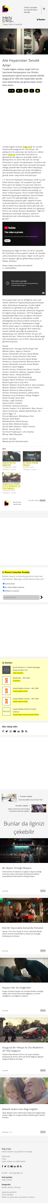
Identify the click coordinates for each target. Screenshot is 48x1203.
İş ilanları (7, 662)
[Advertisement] (24, 630)
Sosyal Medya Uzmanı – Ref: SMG (26, 699)
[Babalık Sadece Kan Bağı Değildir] (24, 1090)
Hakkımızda (6, 1156)
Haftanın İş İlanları (12, 591)
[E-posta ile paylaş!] (37, 91)
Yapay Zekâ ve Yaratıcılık (12, 24)
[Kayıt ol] (42, 597)
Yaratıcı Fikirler (7, 1180)
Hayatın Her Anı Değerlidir (9, 463)
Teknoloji (17, 1187)
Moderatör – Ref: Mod (21, 678)
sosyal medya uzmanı (20, 691)
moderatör (16, 681)
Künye (4, 1159)
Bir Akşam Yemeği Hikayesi (30, 463)
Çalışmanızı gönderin (9, 1192)
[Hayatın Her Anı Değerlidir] (11, 456)
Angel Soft (27, 147)
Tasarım (10, 1187)
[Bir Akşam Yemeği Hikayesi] (32, 456)
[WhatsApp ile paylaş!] (31, 91)
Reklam (4, 1187)
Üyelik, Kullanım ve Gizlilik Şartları (13, 1161)
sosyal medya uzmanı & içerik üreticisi (26, 715)
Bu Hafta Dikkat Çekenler (14, 587)
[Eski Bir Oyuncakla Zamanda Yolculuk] (24, 910)
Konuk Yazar (17, 502)
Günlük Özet (10, 584)
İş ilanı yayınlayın (7, 1194)
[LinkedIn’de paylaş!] (26, 91)
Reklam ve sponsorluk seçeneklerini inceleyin (18, 1197)
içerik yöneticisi (18, 673)
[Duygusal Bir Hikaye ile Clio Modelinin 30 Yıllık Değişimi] (11, 477)
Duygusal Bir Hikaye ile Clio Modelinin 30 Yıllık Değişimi (11, 486)
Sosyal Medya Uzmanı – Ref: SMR (26, 688)
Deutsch (11, 154)
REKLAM (42, 500)
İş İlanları (41, 19)
